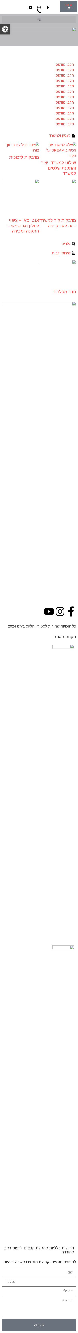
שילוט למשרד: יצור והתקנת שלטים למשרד (58, 168)
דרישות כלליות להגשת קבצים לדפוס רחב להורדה (39, 1250)
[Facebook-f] (71, 611)
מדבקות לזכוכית (24, 157)
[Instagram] (60, 611)
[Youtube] (49, 611)
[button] (39, 19)
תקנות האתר (65, 637)
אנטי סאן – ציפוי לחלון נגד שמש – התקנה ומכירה (23, 225)
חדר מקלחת (64, 291)
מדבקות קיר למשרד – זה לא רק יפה (57, 223)
